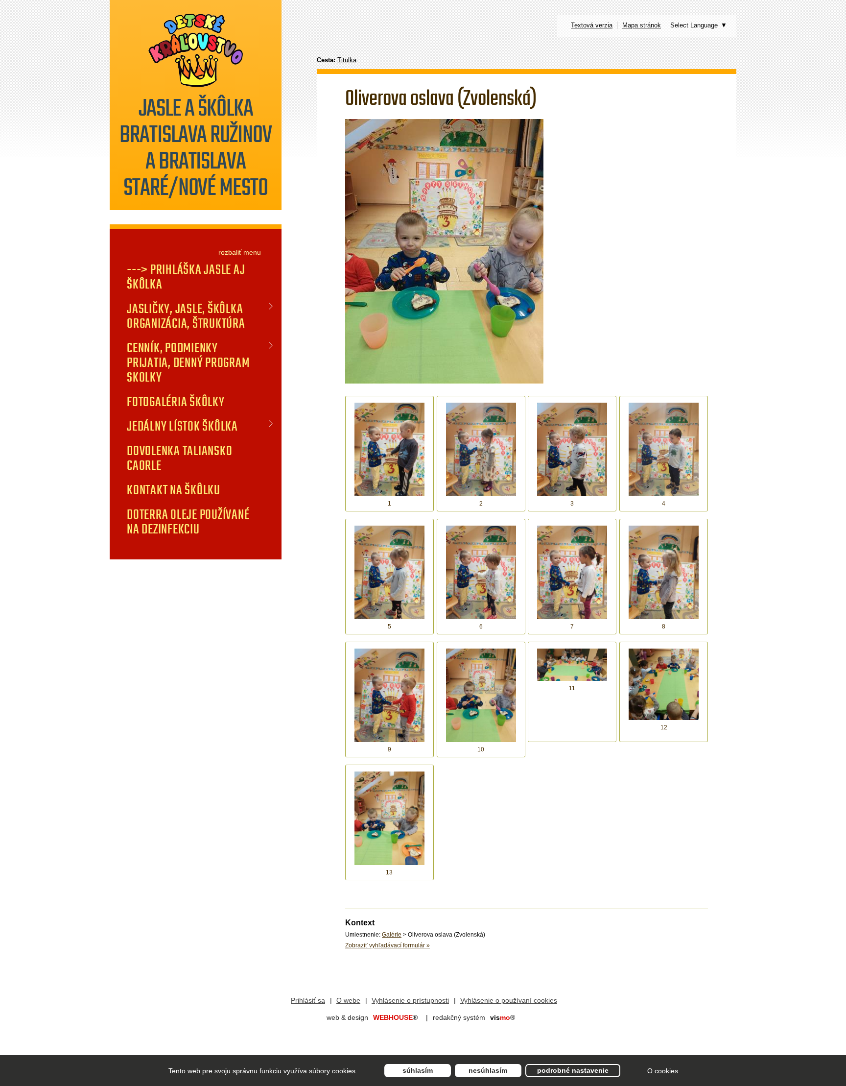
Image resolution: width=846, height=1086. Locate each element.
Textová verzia (591, 25)
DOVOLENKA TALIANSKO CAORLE (179, 458)
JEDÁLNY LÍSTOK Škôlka (182, 426)
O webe (348, 1000)
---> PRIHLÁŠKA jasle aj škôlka (186, 276)
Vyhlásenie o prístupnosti (410, 1000)
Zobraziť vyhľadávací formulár (387, 945)
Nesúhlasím (488, 1070)
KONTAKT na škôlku (173, 490)
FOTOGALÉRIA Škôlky (176, 401)
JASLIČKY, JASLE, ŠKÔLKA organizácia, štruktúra (186, 316)
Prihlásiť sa (308, 1000)
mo (502, 1017)
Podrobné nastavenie (573, 1070)
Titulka (346, 60)
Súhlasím (417, 1070)
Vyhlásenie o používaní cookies (508, 1000)
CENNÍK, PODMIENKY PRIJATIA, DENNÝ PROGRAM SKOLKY (188, 362)
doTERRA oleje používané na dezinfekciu (188, 521)
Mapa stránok (641, 25)
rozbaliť (229, 252)
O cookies (662, 1071)
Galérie (391, 934)
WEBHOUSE (395, 1017)
